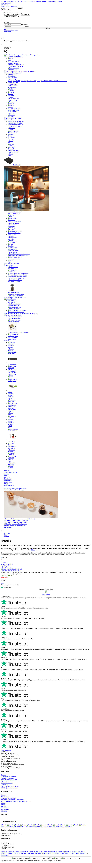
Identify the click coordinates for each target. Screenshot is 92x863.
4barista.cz (11, 851)
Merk (5, 535)
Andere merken (12, 133)
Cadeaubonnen (45, 1)
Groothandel (37, 1)
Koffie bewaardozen (13, 292)
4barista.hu (18, 851)
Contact (22, 1)
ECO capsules (12, 381)
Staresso (10, 445)
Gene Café (11, 408)
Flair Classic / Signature (33, 81)
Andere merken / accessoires (16, 312)
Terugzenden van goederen (8, 776)
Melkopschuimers (21, 297)
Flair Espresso (12, 405)
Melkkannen (11, 242)
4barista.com (46, 851)
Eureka (10, 136)
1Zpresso (10, 129)
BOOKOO (11, 368)
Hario (9, 155)
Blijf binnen (11, 16)
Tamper (10, 216)
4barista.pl (32, 851)
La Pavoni (11, 90)
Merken (6, 340)
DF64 (9, 377)
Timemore (11, 139)
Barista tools (16, 165)
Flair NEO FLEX (46, 81)
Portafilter (10, 246)
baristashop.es (83, 853)
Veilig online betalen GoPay (9, 779)
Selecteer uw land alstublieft (12, 14)
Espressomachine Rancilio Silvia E (10, 570)
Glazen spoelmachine (14, 259)
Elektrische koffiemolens (15, 126)
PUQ (9, 427)
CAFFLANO (12, 374)
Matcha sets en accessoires (15, 295)
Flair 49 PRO (16, 81)
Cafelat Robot (12, 76)
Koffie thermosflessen (14, 281)
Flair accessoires (62, 81)
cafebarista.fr (38, 853)
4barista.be (61, 851)
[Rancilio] (4, 825)
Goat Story (11, 411)
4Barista (10, 347)
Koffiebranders (12, 268)
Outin (9, 60)
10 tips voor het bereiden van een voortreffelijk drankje (19, 519)
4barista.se (75, 851)
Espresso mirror (12, 252)
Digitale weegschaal (13, 223)
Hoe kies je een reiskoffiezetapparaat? (15, 525)
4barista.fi (3, 853)
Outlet (60, 1)
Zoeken (20, 8)
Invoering (7, 533)
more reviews (46, 594)
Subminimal (11, 302)
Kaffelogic (11, 464)
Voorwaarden (4, 781)
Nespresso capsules (13, 321)
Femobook (11, 149)
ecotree (10, 392)
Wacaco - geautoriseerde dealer (9, 786)
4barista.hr (54, 851)
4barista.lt (17, 853)
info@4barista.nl (6, 3)
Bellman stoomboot (13, 305)
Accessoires (15, 263)
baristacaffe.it (74, 853)
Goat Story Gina (12, 100)
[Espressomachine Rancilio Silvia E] (11, 569)
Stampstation (11, 239)
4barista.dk (68, 851)
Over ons (3, 1)
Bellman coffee (12, 84)
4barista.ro (25, 851)
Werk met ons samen (6, 783)
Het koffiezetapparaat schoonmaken (18, 255)
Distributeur (11, 220)
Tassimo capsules (13, 336)
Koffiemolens (17, 118)
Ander (10, 262)
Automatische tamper (14, 213)
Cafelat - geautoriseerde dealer (9, 788)
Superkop (10, 116)
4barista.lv (10, 853)
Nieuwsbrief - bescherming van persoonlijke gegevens (16, 801)
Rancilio (10, 97)
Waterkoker (11, 272)
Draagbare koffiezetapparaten (30, 55)
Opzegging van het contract (8, 798)
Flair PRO (24, 81)
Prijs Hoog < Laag (6, 566)
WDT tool (11, 229)
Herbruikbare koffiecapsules (30, 313)
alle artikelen (8, 527)
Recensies (30, 1)
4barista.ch (31, 853)
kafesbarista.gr (56, 853)
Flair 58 (10, 81)
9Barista (10, 94)
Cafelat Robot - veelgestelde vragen (14, 490)
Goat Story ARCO (13, 152)
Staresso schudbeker (13, 308)
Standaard (3, 562)
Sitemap (3, 803)
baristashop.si (4, 855)
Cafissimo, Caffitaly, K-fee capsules (18, 332)
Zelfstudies (4, 811)
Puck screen (11, 226)
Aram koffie (11, 113)
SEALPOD (11, 441)
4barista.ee (24, 853)
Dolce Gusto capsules (14, 318)
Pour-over (11, 103)
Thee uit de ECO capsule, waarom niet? (15, 522)
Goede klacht (4, 796)
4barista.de (39, 851)
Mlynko (10, 145)
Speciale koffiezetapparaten (29, 71)
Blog (25, 1)
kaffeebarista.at (47, 853)
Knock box (11, 236)
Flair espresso (12, 79)
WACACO (11, 458)
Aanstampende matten (14, 233)
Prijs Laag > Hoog (6, 567)
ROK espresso (12, 87)
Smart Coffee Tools (13, 110)
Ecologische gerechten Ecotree (16, 278)
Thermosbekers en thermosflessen (17, 275)
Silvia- (33, 550)
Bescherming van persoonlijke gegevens (12, 799)
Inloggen (48, 28)
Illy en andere (12, 339)
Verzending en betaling (12, 1)
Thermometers (12, 249)
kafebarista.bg (66, 853)
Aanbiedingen (54, 1)
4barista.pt (82, 851)
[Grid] (1, 561)
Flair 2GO (54, 81)
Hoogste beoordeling (7, 564)
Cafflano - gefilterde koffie (15, 66)
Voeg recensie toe (6, 750)
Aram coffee (11, 353)
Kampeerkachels (12, 69)
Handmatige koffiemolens (15, 123)
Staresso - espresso (13, 63)
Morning (10, 107)
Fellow (10, 142)
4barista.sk (4, 851)
